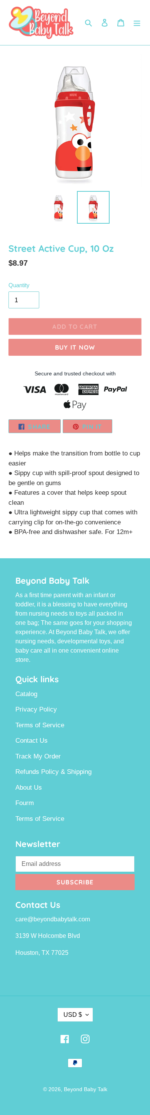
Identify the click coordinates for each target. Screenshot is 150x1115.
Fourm (24, 803)
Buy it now (75, 347)
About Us (28, 787)
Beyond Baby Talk (85, 1089)
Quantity (19, 285)
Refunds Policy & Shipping (53, 771)
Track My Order (38, 756)
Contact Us (31, 740)
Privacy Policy (36, 709)
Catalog (26, 694)
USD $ (72, 1014)
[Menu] (137, 23)
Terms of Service (39, 725)
